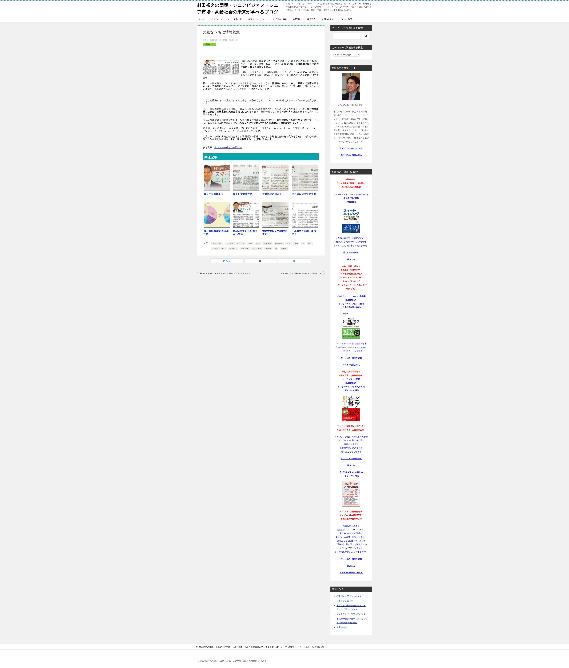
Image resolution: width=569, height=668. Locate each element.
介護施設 (267, 243)
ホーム (202, 19)
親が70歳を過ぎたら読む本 (228, 147)
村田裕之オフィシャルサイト (350, 596)
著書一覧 (238, 19)
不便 (250, 243)
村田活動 (297, 19)
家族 (296, 243)
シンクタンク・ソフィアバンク (351, 614)
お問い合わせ (328, 19)
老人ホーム (257, 248)
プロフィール (217, 19)
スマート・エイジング (235, 243)
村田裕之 (233, 248)
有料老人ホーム (219, 248)
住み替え (279, 243)
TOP (239, 647)
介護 (258, 243)
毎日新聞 (244, 248)
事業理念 (311, 19)
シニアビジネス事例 (277, 19)
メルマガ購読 (346, 19)
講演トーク (253, 19)
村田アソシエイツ (345, 601)
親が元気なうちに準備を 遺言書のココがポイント (301, 273)
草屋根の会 (342, 627)
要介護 (268, 248)
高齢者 (284, 248)
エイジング (217, 243)
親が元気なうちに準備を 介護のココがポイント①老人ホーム (225, 273)
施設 (310, 243)
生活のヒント (209, 44)
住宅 (288, 243)
